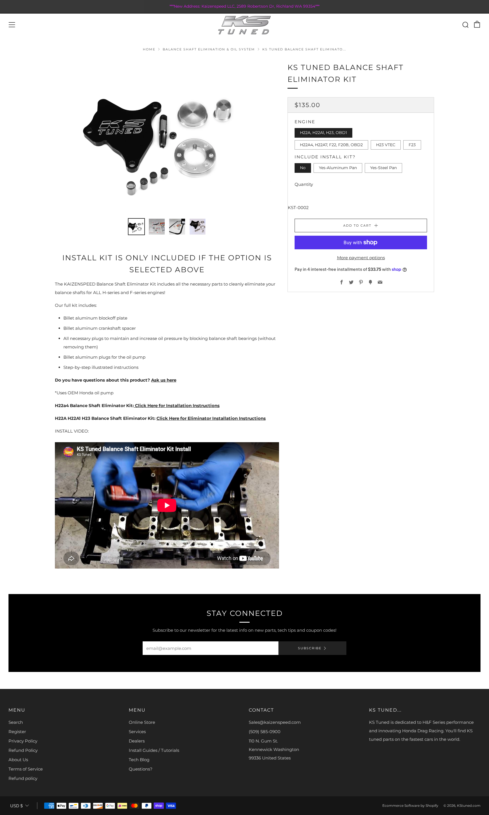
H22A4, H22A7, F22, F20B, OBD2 (331, 144)
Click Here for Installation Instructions (177, 405)
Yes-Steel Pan (383, 168)
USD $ (16, 805)
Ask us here (163, 380)
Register (17, 731)
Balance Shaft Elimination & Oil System (209, 49)
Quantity (304, 184)
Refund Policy (23, 750)
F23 (412, 144)
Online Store (142, 722)
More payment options (361, 257)
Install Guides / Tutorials (154, 750)
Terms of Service (25, 769)
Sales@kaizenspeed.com (275, 722)
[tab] (136, 226)
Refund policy (22, 778)
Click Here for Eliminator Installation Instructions (211, 418)
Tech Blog (139, 759)
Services (137, 731)
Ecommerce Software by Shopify (410, 805)
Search (15, 722)
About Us (18, 759)
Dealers (137, 741)
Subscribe (309, 648)
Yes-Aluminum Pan (338, 168)
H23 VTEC (385, 144)
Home (149, 49)
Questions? (141, 769)
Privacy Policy (22, 741)
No (303, 168)
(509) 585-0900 (264, 731)
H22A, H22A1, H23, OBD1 (323, 133)
